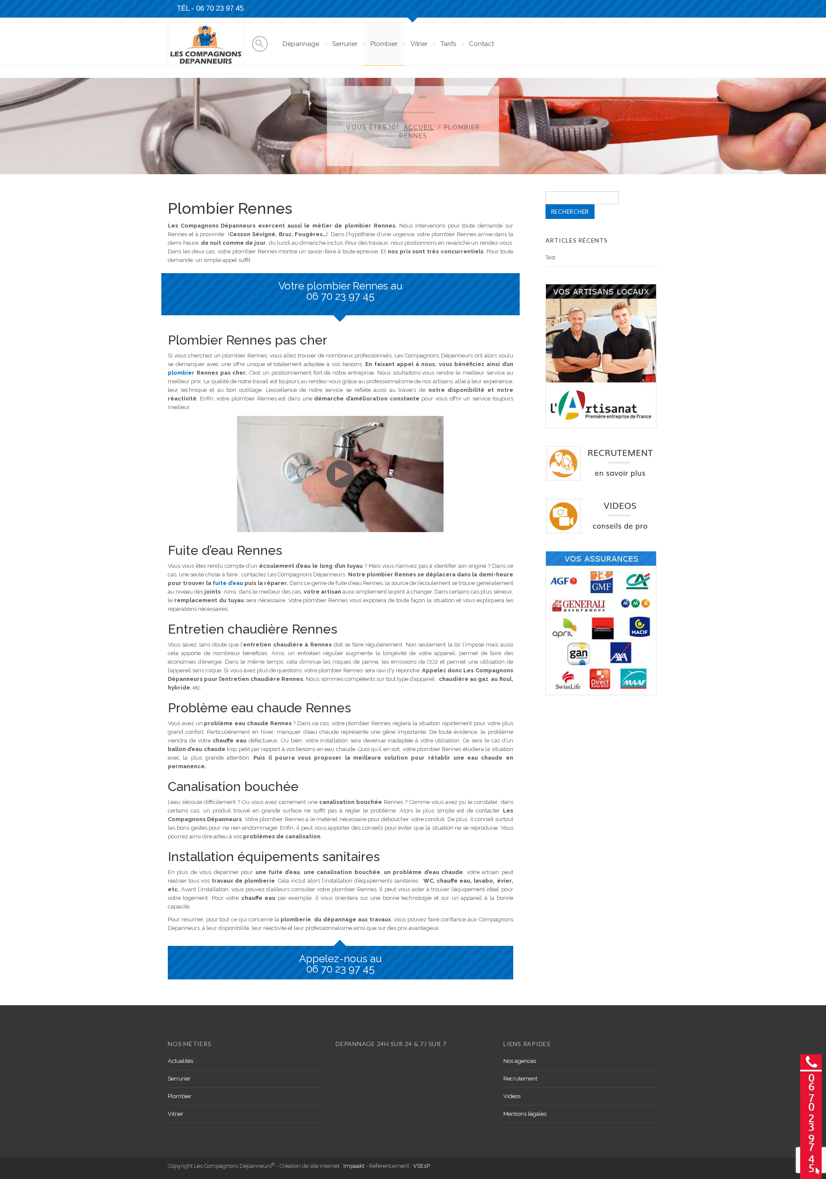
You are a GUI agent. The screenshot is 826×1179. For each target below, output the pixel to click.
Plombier (384, 44)
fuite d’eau (228, 583)
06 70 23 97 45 (340, 296)
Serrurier (345, 44)
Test (550, 257)
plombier (181, 372)
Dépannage (301, 44)
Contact (481, 44)
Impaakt (353, 1166)
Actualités (180, 1061)
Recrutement (520, 1078)
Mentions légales (524, 1114)
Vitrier (419, 44)
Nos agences (519, 1061)
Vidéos (512, 1096)
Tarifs (448, 44)
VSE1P (421, 1166)
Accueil (419, 127)
